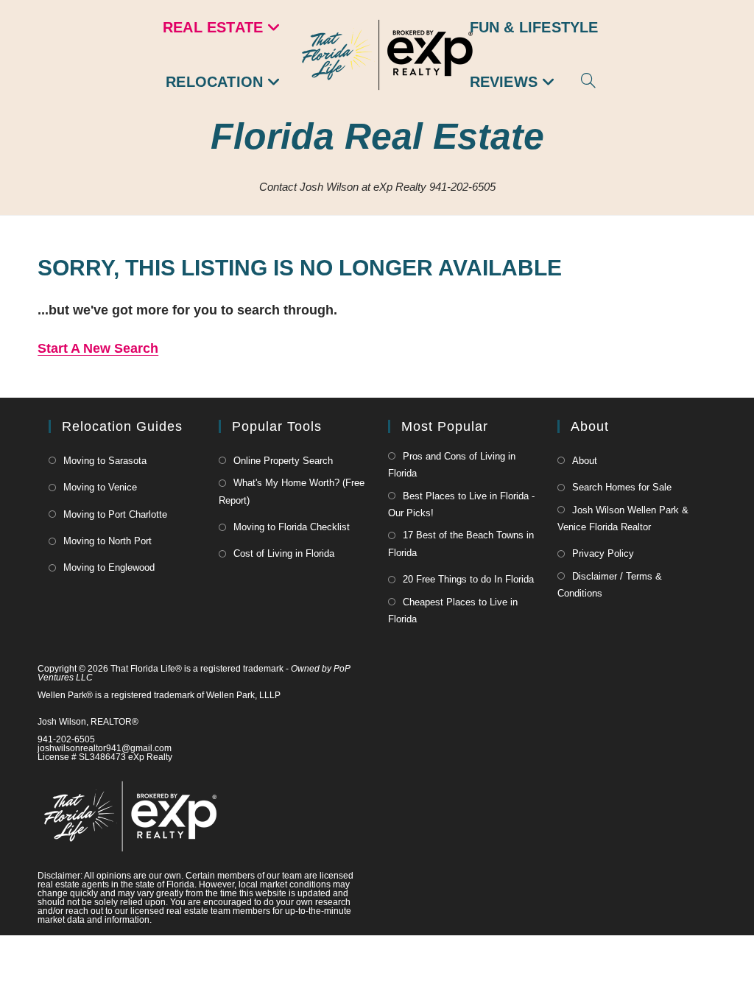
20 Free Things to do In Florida (468, 579)
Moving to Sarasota (105, 460)
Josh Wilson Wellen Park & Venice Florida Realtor (622, 518)
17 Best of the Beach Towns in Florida (461, 543)
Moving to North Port (107, 540)
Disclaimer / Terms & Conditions (609, 585)
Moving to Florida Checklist (291, 526)
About (584, 460)
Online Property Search (283, 460)
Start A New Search (98, 348)
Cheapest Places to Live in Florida (453, 611)
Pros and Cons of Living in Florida (451, 465)
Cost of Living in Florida (283, 553)
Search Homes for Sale (622, 487)
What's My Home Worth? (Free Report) (291, 491)
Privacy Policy (603, 553)
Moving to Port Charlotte (115, 514)
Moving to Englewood (109, 567)
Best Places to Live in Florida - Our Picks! (461, 504)
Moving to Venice (100, 487)
